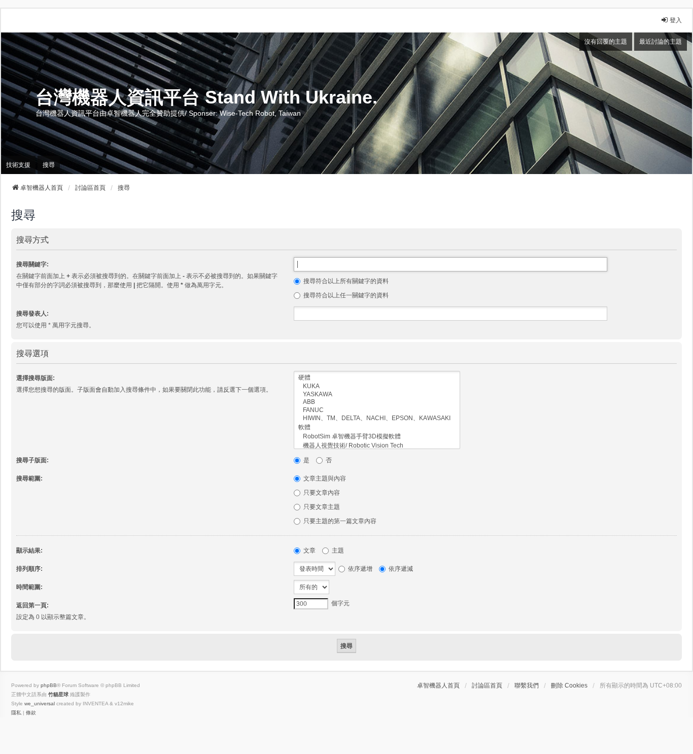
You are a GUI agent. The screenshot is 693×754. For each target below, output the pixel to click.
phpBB (49, 685)
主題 (337, 550)
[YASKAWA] (377, 394)
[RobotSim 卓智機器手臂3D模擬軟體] (377, 436)
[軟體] (377, 427)
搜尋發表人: (32, 313)
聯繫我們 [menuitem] (526, 685)
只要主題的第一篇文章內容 (339, 521)
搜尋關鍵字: (32, 264)
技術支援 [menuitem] (18, 164)
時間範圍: (29, 587)
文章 (309, 550)
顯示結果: (29, 550)
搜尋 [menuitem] (49, 164)
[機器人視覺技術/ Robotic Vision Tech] (377, 446)
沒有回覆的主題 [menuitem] (605, 41)
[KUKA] (377, 386)
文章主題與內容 (324, 478)
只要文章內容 (321, 492)
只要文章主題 (321, 506)
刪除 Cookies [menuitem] (569, 685)
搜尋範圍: (29, 478)
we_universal (39, 703)
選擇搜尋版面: (35, 378)
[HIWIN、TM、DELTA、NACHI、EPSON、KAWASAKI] (377, 418)
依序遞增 (359, 568)
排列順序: (29, 568)
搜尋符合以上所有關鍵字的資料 (345, 281)
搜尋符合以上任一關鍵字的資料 (345, 295)
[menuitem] (16, 712)
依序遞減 (400, 568)
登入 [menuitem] (676, 20)
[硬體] (377, 378)
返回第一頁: (32, 605)
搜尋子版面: (32, 460)
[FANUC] (377, 410)
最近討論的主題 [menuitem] (660, 41)
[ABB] (377, 402)
